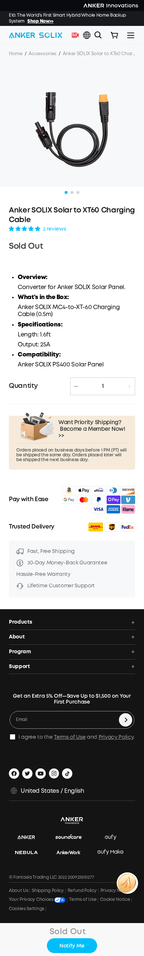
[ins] (54, 773)
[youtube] (40, 773)
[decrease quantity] (76, 386)
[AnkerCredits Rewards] (127, 883)
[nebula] (30, 852)
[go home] (35, 35)
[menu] (130, 35)
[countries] (87, 35)
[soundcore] (72, 837)
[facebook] (14, 773)
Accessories (42, 54)
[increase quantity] (129, 386)
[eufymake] (114, 852)
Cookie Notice (115, 900)
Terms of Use (69, 737)
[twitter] (27, 773)
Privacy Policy (116, 737)
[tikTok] (67, 773)
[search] (98, 35)
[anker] (29, 837)
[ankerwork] (72, 852)
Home (16, 54)
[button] (86, 35)
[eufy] (114, 837)
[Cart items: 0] (114, 35)
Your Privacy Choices (31, 900)
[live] (77, 35)
